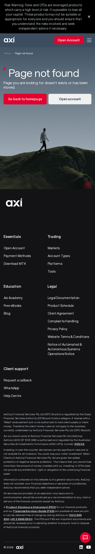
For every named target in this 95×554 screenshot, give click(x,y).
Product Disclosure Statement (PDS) (31, 506)
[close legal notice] (89, 16)
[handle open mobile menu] (89, 40)
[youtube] (88, 547)
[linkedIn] (81, 547)
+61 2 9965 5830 (21, 518)
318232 (79, 443)
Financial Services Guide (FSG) (33, 510)
